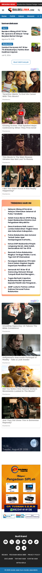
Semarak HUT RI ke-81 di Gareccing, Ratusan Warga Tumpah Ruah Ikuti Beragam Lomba (21, 272)
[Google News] (30, 542)
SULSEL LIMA (15, 570)
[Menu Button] (3, 10)
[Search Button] (39, 10)
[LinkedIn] (18, 548)
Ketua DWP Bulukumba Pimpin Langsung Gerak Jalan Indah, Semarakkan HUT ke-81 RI (21, 246)
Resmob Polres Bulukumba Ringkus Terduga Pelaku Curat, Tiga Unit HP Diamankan (22, 254)
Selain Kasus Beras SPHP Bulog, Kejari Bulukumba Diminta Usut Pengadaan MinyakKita (22, 220)
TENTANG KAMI (20, 559)
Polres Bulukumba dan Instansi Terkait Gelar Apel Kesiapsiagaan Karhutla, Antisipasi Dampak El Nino (22, 237)
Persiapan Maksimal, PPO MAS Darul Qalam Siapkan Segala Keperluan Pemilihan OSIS (21, 263)
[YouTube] (24, 542)
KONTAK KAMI (32, 559)
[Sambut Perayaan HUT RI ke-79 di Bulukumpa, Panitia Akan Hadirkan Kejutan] (35, 47)
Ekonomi (30, 16)
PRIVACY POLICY (34, 555)
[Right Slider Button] (40, 16)
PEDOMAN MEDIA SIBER (17, 555)
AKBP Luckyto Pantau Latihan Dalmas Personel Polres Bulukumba (21, 289)
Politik (12, 16)
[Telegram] (24, 548)
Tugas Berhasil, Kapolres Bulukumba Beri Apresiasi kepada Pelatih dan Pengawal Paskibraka (21, 280)
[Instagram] (18, 542)
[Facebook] (5, 542)
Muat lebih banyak (21, 62)
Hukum (21, 16)
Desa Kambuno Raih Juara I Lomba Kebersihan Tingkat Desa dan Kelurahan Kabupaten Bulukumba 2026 (23, 228)
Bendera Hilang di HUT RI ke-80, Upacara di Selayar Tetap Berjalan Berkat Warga (15, 33)
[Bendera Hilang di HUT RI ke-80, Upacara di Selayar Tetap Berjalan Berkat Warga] (35, 31)
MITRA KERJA (21, 563)
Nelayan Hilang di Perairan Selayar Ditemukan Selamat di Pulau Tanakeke (22, 211)
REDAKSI (5, 555)
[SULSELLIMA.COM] (21, 10)
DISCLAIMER (8, 559)
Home (4, 16)
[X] (12, 542)
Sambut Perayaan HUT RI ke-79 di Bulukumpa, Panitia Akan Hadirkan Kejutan (15, 49)
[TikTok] (36, 542)
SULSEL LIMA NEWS (31, 570)
